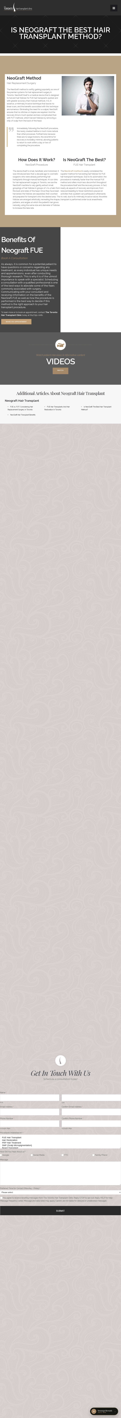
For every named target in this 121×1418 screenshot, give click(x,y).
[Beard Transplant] (60, 1148)
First (1, 1102)
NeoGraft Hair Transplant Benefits (22, 415)
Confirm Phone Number (72, 1118)
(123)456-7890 (5, 1128)
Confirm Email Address (72, 1107)
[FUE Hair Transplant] (60, 1137)
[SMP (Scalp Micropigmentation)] (60, 1145)
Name (3, 1092)
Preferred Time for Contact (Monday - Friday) (20, 1188)
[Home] (18, 13)
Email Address (7, 1107)
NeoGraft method (73, 171)
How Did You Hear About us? (12, 1152)
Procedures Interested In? (12, 1133)
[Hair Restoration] (60, 1140)
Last (63, 1102)
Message (4, 1160)
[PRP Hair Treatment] (60, 1143)
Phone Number (7, 1118)
